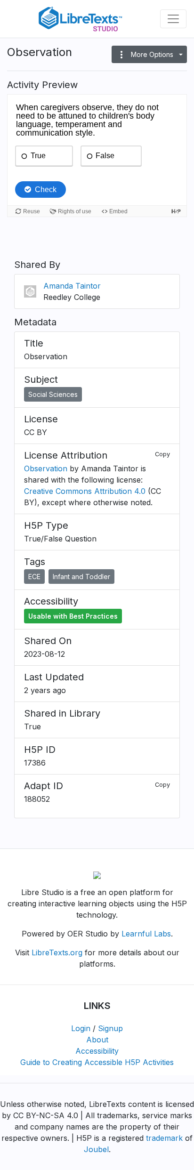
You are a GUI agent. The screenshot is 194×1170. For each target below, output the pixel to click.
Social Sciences (53, 394)
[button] (149, 54)
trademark (164, 1138)
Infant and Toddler (81, 577)
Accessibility (97, 1051)
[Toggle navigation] (173, 18)
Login (80, 1028)
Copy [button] (162, 454)
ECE (34, 577)
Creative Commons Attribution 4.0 (85, 491)
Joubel (96, 1149)
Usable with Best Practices (73, 616)
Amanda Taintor (72, 285)
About (97, 1039)
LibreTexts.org (57, 952)
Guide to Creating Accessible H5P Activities (97, 1062)
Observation (45, 468)
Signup (110, 1028)
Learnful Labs (146, 933)
